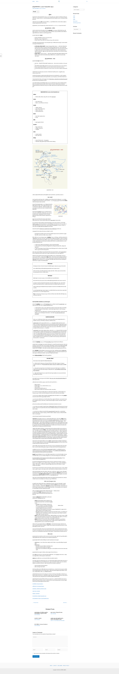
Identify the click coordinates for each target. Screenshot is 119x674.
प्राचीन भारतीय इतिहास (36, 8)
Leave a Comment (42, 8)
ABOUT (51, 665)
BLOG (37, 1)
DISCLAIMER (60, 665)
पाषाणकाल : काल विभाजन (36, 593)
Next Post (65, 602)
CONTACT (55, 665)
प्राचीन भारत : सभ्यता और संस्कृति (55, 620)
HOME (33, 1)
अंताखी (74, 16)
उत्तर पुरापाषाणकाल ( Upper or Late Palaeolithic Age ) (41, 598)
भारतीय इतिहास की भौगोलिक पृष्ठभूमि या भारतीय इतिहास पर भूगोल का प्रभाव (41, 613)
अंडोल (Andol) (75, 21)
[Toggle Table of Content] (37, 12)
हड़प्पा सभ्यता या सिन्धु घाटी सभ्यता (56, 612)
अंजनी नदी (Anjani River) (77, 22)
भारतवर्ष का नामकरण (37, 618)
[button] (38, 1)
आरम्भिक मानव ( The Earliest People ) (38, 586)
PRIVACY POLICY (66, 665)
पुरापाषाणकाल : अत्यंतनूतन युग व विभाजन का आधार (39, 588)
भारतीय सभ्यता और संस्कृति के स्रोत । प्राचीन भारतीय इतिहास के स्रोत (57, 619)
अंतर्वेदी (74, 17)
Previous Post (35, 602)
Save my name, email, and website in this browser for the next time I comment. (46, 653)
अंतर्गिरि (74, 19)
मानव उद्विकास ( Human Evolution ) (38, 583)
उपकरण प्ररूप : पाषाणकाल (36, 591)
